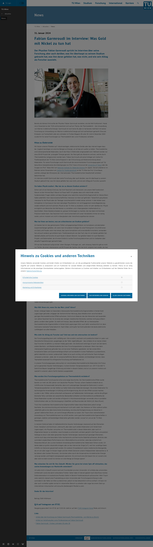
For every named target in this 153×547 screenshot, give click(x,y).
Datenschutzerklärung (34, 271)
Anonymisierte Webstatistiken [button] (33, 282)
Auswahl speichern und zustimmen (73, 295)
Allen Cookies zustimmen (121, 295)
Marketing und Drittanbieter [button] (32, 287)
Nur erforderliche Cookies (98, 295)
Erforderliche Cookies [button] (30, 277)
